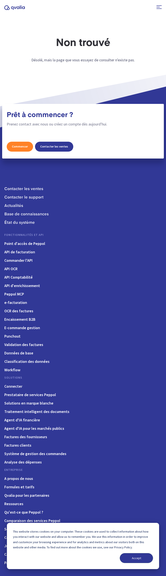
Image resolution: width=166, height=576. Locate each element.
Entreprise (13, 470)
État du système (19, 223)
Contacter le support (23, 197)
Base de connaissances (26, 214)
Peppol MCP (14, 294)
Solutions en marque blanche (28, 403)
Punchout (12, 336)
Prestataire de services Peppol (30, 394)
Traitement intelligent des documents (36, 411)
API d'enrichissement (22, 285)
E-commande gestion (22, 327)
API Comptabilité (18, 277)
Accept (136, 558)
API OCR (11, 268)
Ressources (13, 503)
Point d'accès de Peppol (24, 243)
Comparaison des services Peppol (32, 520)
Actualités (13, 206)
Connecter (13, 386)
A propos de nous (18, 478)
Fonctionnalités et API (24, 235)
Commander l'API (18, 260)
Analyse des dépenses (23, 462)
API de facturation (19, 251)
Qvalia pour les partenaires (26, 495)
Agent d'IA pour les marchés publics (34, 428)
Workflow (12, 369)
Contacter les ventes (54, 146)
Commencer (20, 146)
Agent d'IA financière (22, 419)
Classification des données (26, 361)
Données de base (18, 353)
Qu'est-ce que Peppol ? (23, 512)
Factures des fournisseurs (25, 436)
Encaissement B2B (19, 319)
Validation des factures (23, 344)
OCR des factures (18, 310)
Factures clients (17, 445)
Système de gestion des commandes (35, 453)
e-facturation (15, 302)
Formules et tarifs (19, 486)
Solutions (13, 377)
